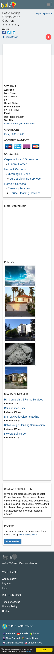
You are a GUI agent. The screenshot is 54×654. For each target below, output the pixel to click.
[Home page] (8, 4)
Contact (6, 611)
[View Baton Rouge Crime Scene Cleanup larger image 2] (20, 301)
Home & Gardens (15, 169)
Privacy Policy (9, 606)
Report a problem (44, 13)
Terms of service (11, 602)
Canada (24, 633)
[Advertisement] (26, 64)
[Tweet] (8, 32)
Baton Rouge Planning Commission (24, 425)
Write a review (13, 541)
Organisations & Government (22, 159)
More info (29, 651)
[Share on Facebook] (4, 32)
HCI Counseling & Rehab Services (23, 399)
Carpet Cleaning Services (25, 178)
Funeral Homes (17, 164)
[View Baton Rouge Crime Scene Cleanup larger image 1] (20, 275)
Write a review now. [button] (28, 534)
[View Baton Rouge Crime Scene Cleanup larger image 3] (20, 329)
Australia (10, 633)
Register (6, 583)
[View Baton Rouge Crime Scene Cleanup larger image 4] (20, 353)
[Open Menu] (48, 4)
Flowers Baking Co (15, 433)
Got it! (44, 650)
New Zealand (12, 638)
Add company (9, 579)
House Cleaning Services (24, 193)
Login (5, 588)
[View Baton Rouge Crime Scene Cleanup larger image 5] (16, 377)
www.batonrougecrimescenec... (20, 123)
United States (34, 642)
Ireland (36, 633)
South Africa (31, 638)
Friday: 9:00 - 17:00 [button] (14, 134)
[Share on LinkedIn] (13, 32)
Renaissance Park (14, 408)
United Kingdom (14, 642)
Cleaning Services (19, 174)
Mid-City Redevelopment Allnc (21, 416)
